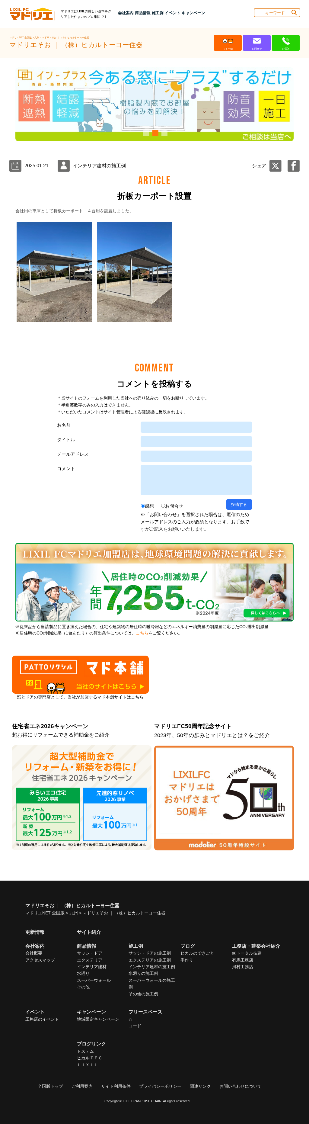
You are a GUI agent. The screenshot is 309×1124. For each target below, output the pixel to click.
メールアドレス (73, 454)
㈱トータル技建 (247, 953)
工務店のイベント (42, 1019)
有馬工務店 (242, 960)
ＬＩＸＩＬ (87, 1064)
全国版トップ (50, 1086)
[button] (145, 132)
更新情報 (35, 932)
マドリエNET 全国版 (20, 37)
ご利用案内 (82, 1086)
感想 (149, 506)
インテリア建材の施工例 (152, 966)
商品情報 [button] (143, 13)
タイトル (66, 439)
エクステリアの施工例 (150, 960)
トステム (85, 1051)
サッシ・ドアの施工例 (150, 953)
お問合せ (174, 506)
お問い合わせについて (240, 1086)
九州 (37, 37)
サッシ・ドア (89, 953)
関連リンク (200, 1086)
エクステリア (89, 960)
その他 (83, 986)
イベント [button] (172, 13)
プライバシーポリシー (160, 1086)
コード (135, 1025)
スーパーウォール (94, 980)
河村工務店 (242, 966)
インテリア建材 (92, 966)
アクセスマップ (40, 960)
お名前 (64, 425)
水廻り (83, 973)
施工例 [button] (158, 13)
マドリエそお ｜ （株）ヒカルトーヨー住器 (65, 37)
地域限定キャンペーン (98, 1019)
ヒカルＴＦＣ (89, 1057)
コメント (66, 468)
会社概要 (33, 953)
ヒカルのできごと (197, 953)
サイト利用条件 (116, 1086)
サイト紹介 (89, 932)
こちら (142, 633)
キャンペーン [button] (193, 13)
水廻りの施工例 (143, 973)
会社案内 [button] (126, 13)
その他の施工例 (143, 993)
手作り (186, 960)
